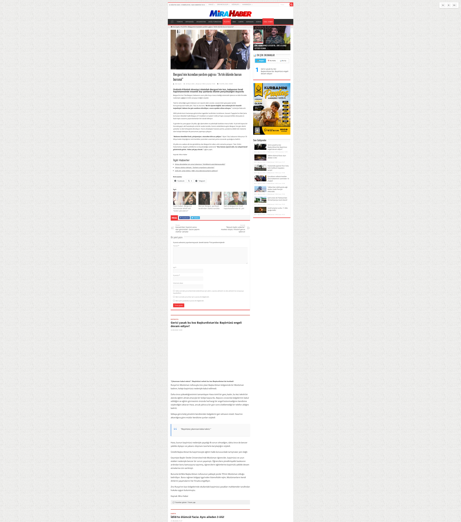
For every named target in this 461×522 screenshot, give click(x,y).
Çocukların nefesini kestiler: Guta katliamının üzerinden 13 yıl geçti (278, 178)
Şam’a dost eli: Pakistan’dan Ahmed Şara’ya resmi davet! (277, 199)
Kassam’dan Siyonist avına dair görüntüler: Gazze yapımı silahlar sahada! (188, 228)
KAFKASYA (249, 22)
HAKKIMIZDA (246, 4)
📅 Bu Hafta (272, 61)
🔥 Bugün (260, 61)
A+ (454, 5)
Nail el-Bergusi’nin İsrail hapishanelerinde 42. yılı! (234, 207)
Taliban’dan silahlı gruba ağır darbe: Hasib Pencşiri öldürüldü (278, 189)
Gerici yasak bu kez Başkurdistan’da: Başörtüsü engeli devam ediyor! (206, 324)
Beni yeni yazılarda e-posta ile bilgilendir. (190, 301)
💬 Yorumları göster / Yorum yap (184, 502)
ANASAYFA (172, 21)
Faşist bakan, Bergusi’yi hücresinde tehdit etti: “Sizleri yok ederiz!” (182, 208)
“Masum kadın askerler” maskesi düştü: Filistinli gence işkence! (233, 228)
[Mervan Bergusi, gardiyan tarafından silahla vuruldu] (209, 198)
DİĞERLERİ (235, 4)
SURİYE (240, 22)
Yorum (176, 246)
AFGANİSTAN (201, 22)
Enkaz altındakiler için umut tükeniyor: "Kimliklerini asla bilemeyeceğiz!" (200, 164)
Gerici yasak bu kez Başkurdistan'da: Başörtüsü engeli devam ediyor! (274, 71)
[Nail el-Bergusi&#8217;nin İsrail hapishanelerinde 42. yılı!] (235, 198)
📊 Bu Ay (283, 61)
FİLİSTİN (227, 22)
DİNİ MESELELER (222, 4)
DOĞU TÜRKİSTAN (214, 22)
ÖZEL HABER (268, 22)
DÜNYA (258, 22)
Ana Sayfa (175, 27)
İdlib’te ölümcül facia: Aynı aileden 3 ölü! (197, 517)
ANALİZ (211, 4)
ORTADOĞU (189, 22)
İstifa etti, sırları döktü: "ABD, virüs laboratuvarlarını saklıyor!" (196, 171)
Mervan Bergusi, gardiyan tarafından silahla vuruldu (209, 207)
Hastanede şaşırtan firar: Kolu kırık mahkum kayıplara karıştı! (278, 168)
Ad (174, 267)
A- (443, 5)
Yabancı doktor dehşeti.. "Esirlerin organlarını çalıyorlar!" (195, 167)
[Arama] (291, 4)
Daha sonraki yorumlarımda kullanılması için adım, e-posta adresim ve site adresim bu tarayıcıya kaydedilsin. (208, 292)
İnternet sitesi (178, 283)
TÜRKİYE (180, 22)
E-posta (176, 275)
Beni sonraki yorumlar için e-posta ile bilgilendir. (192, 297)
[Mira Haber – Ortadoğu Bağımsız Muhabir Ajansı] (230, 12)
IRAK (234, 22)
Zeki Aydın (178, 84)
